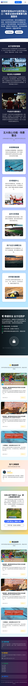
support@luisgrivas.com (8, 658)
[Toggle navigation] (25, 2)
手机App (10, 32)
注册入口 (19, 2)
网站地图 (4, 671)
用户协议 (4, 669)
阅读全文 (23, 397)
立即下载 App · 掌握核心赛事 (14, 521)
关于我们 (4, 667)
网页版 (19, 32)
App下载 (4, 665)
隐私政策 (4, 668)
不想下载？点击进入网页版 (14, 525)
